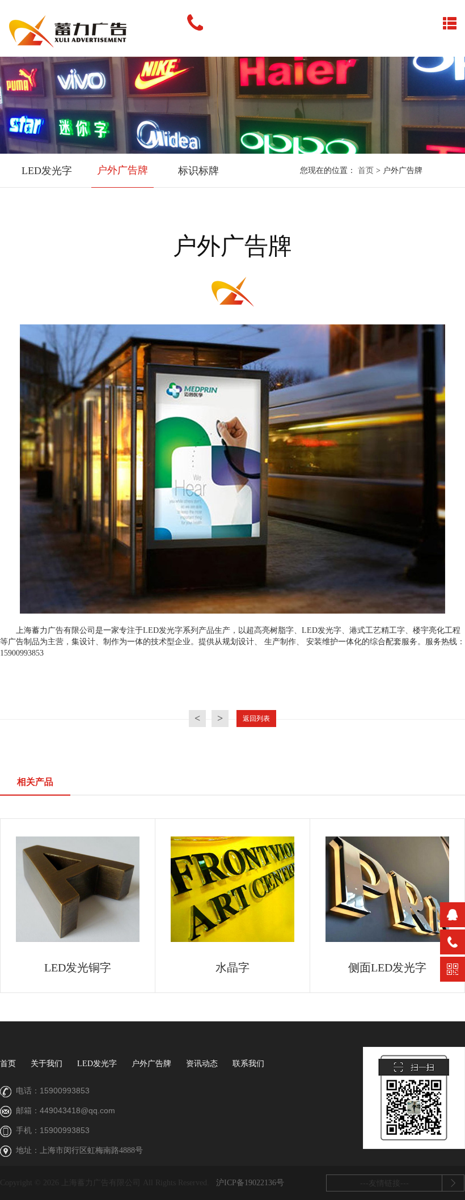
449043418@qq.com (77, 1110)
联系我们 (248, 1063)
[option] (46, 171)
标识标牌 (198, 170)
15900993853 (65, 1090)
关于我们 (46, 1063)
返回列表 (256, 718)
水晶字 (232, 967)
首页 (366, 170)
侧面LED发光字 (387, 967)
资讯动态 (202, 1063)
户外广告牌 (122, 170)
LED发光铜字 (77, 967)
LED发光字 (47, 170)
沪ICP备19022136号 (250, 1182)
